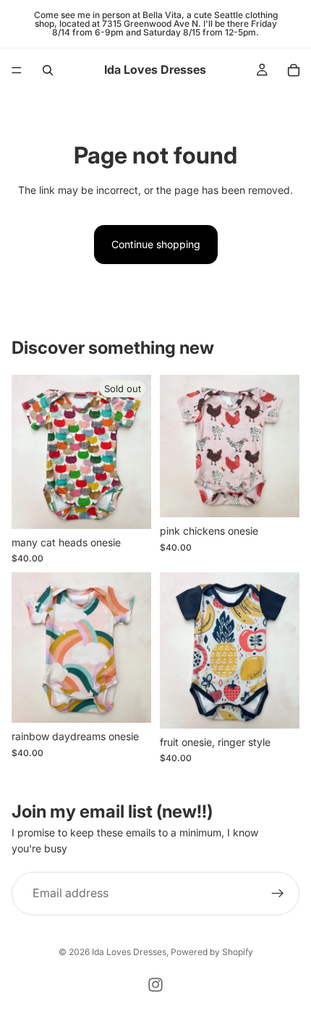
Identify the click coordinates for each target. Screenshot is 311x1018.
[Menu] (16, 70)
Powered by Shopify (212, 951)
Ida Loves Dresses (129, 951)
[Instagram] (155, 984)
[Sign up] (278, 893)
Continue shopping (155, 244)
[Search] (48, 70)
